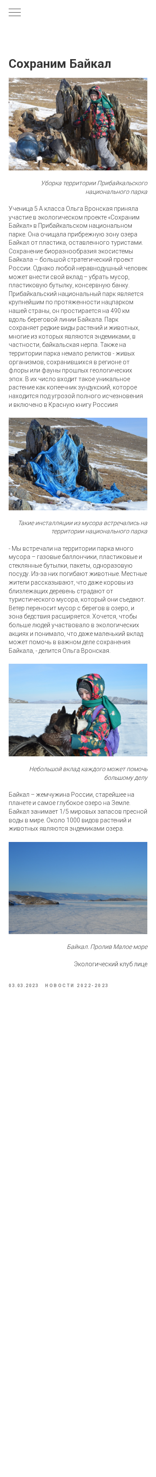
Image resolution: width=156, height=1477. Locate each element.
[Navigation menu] (15, 13)
